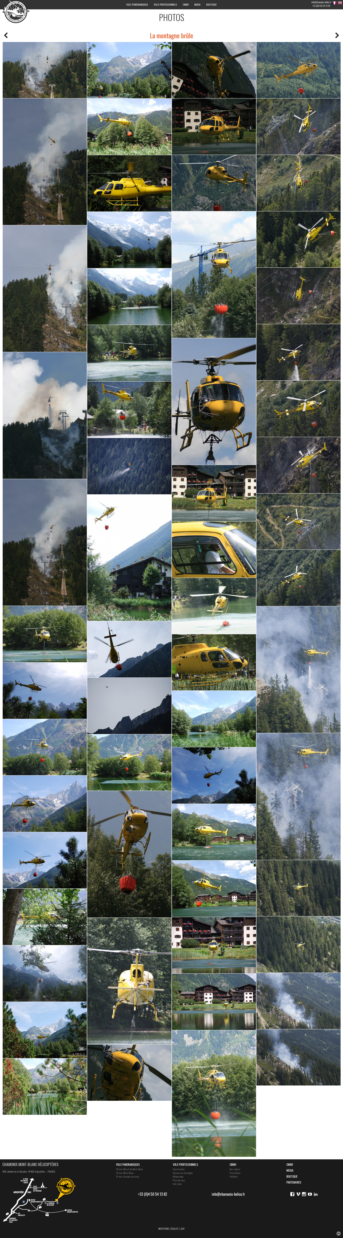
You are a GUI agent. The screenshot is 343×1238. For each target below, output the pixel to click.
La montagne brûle (171, 35)
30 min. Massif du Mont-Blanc (129, 1169)
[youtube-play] (310, 1194)
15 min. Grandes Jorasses (127, 1176)
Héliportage (178, 1176)
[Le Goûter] (6, 35)
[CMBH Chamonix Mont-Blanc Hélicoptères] (15, 11)
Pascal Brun (235, 1173)
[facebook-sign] (292, 1194)
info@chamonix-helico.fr (321, 2)
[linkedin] (316, 1194)
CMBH (186, 4)
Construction (179, 1169)
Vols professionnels (165, 4)
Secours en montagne (183, 1173)
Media (197, 4)
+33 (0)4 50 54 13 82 (321, 5)
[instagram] (304, 1194)
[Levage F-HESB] (337, 35)
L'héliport (234, 1176)
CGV (183, 1228)
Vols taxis (177, 1184)
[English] (340, 3)
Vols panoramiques (137, 4)
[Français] (334, 3)
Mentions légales (168, 1228)
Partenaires (293, 1182)
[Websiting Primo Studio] (338, 1233)
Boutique (211, 4)
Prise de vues (179, 1180)
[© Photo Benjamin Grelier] (44, 70)
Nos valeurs (235, 1169)
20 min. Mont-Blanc (125, 1173)
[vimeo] (298, 1194)
